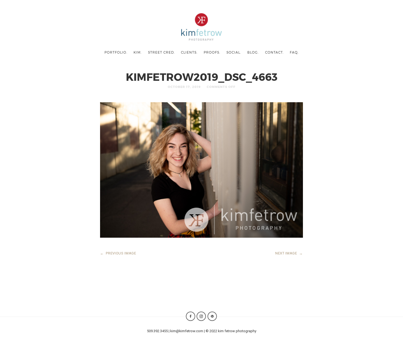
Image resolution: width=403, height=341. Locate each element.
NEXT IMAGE (289, 253)
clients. (189, 52)
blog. (253, 52)
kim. (137, 52)
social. (233, 52)
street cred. (161, 52)
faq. (294, 52)
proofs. (212, 52)
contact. (274, 52)
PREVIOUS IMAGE (118, 253)
